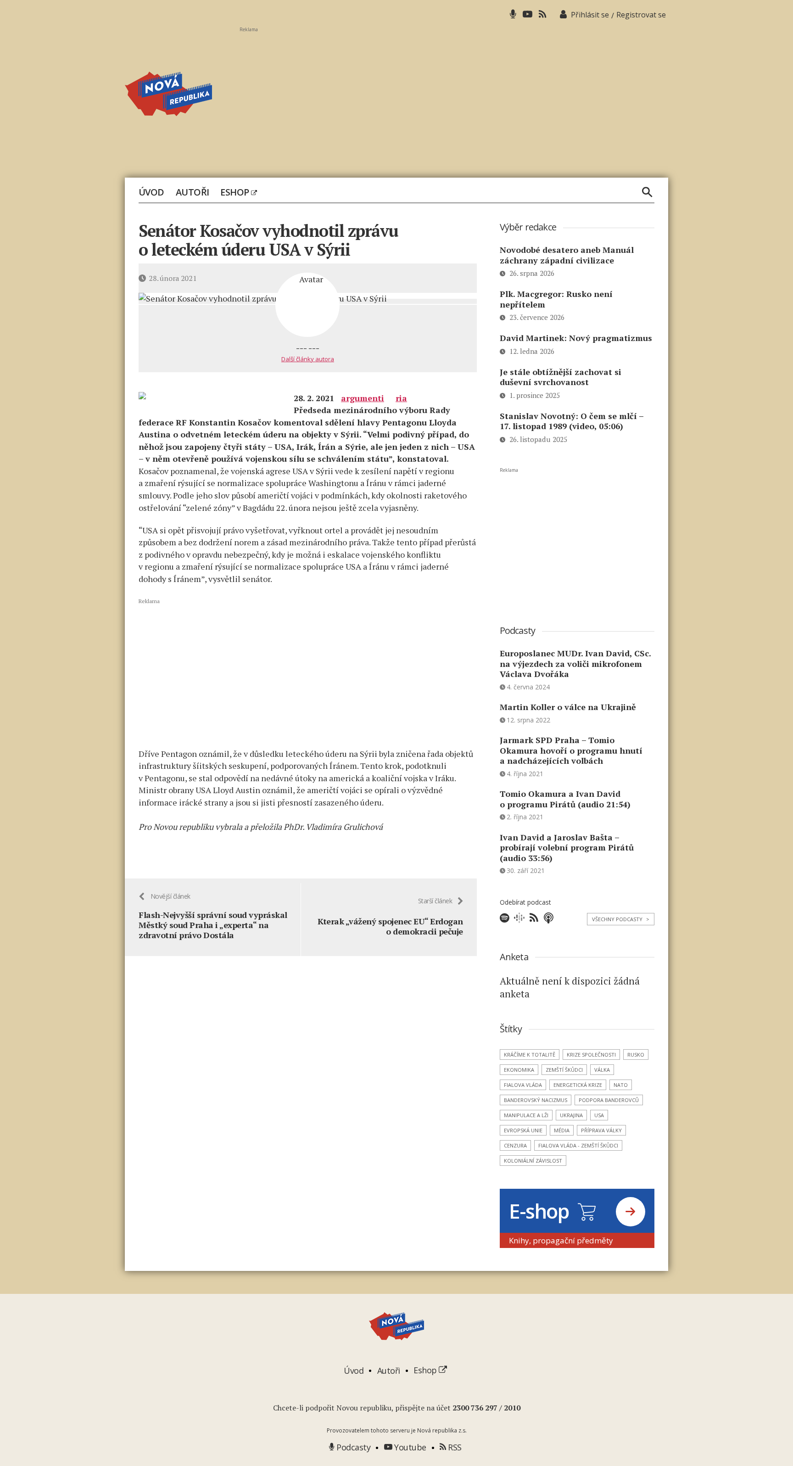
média (562, 1130)
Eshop (235, 192)
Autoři (192, 192)
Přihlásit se (590, 15)
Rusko (635, 1054)
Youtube (409, 1447)
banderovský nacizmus (535, 1100)
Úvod (151, 192)
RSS (454, 1447)
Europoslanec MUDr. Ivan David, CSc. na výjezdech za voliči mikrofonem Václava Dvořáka (575, 663)
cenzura (515, 1145)
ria (401, 397)
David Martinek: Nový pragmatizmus (576, 337)
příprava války (601, 1130)
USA (599, 1115)
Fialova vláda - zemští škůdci (578, 1145)
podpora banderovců (609, 1100)
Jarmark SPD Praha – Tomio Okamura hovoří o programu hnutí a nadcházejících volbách (571, 750)
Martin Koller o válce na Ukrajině (568, 706)
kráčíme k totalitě (529, 1054)
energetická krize (577, 1084)
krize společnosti (591, 1054)
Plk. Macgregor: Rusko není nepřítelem (556, 299)
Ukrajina (571, 1115)
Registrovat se (641, 15)
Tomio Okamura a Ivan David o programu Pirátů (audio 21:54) (565, 799)
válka (602, 1069)
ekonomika (519, 1069)
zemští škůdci (564, 1069)
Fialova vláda (523, 1084)
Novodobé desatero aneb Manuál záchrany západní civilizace (567, 255)
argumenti (362, 397)
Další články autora (307, 359)
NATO (621, 1084)
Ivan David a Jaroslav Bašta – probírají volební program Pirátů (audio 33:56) (567, 847)
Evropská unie (523, 1130)
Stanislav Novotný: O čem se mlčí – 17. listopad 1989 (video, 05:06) (571, 421)
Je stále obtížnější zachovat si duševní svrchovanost (560, 377)
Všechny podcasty (620, 919)
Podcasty (352, 1447)
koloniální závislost (533, 1160)
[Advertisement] (454, 97)
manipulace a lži (526, 1115)
